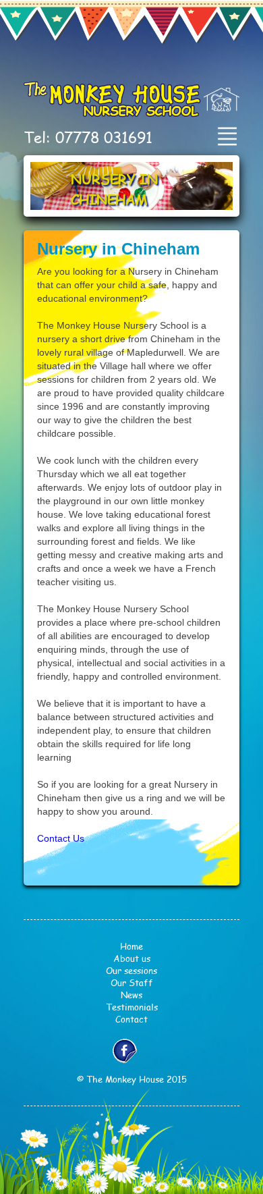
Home (131, 946)
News (131, 995)
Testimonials (132, 1007)
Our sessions (131, 971)
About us (131, 958)
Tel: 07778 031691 (88, 137)
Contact (131, 1019)
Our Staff (132, 983)
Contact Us (60, 838)
